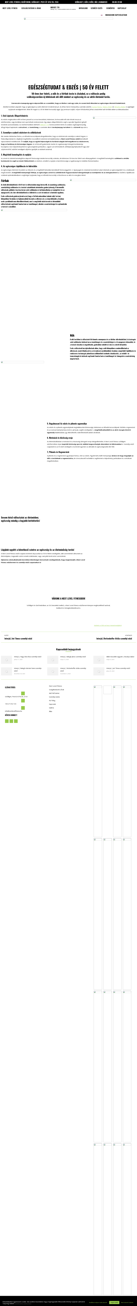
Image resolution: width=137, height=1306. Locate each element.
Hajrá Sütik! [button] (114, 1302)
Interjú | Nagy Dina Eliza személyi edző (27, 657)
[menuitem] (10, 8)
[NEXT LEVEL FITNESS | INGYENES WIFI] (98, 1066)
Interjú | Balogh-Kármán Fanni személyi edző (27, 669)
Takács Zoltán (107, 107)
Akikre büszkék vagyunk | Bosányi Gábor (120, 657)
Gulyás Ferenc (97, 107)
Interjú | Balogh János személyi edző (73, 657)
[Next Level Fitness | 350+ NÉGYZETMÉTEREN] (98, 1219)
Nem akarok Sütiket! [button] (127, 1302)
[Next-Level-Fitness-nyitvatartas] (117, 1219)
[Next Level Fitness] (98, 761)
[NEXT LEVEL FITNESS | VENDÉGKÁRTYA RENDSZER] (117, 914)
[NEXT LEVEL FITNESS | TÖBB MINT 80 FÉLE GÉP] (107, 914)
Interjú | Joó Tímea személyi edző (118, 668)
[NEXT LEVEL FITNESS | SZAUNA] (107, 690)
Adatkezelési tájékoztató (23, 1303)
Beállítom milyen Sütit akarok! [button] (98, 1302)
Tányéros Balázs (119, 107)
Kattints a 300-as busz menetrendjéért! (108, 625)
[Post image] (6, 660)
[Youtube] (16, 721)
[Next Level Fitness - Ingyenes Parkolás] (107, 1219)
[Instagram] (12, 721)
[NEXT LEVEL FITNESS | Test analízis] (117, 1066)
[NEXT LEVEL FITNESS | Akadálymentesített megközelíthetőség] (127, 1066)
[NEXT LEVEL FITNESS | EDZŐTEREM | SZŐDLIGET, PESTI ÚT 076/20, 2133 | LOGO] (127, 1219)
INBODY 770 (44, 125)
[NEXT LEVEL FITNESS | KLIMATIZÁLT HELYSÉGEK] (127, 914)
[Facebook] (7, 721)
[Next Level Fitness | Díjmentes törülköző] (117, 761)
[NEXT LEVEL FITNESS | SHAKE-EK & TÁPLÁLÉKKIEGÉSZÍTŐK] (127, 761)
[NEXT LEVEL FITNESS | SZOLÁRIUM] (98, 914)
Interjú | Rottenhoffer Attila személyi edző (73, 669)
